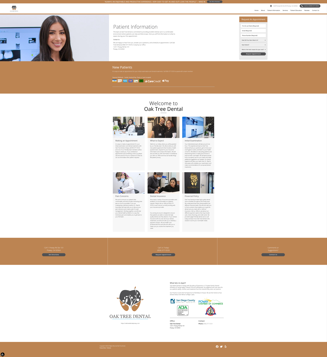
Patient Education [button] (296, 10)
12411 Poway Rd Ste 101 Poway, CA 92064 (285, 6)
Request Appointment (163, 255)
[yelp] (225, 347)
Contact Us (273, 255)
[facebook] (217, 347)
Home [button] (256, 10)
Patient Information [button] (273, 10)
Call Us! (311, 6)
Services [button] (285, 10)
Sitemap (109, 347)
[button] (3, 354)
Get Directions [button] (54, 255)
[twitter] (221, 347)
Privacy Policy (103, 347)
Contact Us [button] (315, 10)
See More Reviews (214, 1)
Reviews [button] (307, 10)
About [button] (263, 10)
